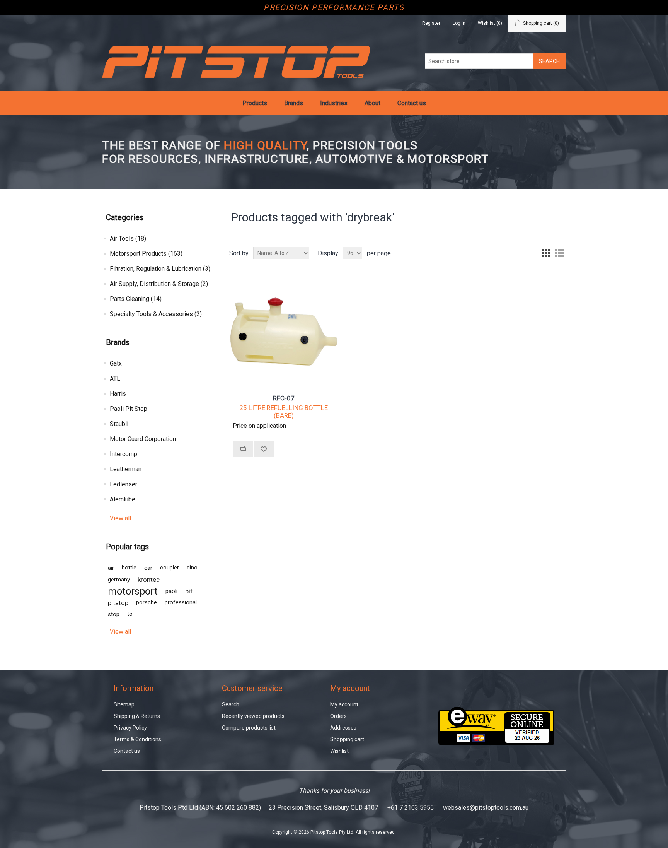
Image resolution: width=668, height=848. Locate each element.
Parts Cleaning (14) (136, 299)
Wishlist (339, 751)
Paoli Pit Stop (128, 408)
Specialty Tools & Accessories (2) (156, 314)
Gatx (116, 363)
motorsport (133, 591)
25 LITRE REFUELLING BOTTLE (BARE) (283, 411)
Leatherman (125, 469)
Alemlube (122, 499)
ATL (115, 378)
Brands (293, 103)
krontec (149, 579)
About (372, 103)
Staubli (119, 423)
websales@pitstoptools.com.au (485, 807)
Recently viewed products (253, 716)
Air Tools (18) (128, 238)
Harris (118, 393)
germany (119, 579)
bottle (129, 567)
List (559, 253)
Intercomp (123, 454)
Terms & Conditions (137, 739)
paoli (171, 591)
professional (181, 602)
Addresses (343, 728)
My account (344, 704)
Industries (334, 103)
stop (113, 614)
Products (254, 103)
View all (120, 518)
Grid (545, 253)
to (130, 614)
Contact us (411, 103)
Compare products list (249, 728)
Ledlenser (123, 484)
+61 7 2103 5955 (410, 807)
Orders (338, 716)
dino (192, 567)
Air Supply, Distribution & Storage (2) (159, 283)
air (111, 567)
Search (230, 704)
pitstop (118, 603)
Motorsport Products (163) (146, 253)
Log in (459, 23)
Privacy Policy (130, 728)
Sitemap (124, 704)
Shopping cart (347, 739)
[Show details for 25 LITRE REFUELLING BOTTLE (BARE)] (283, 331)
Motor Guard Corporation (143, 439)
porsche (146, 602)
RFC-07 (284, 398)
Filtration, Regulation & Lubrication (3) (160, 268)
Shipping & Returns (137, 716)
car (148, 567)
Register (431, 23)
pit (189, 591)
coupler (169, 567)
